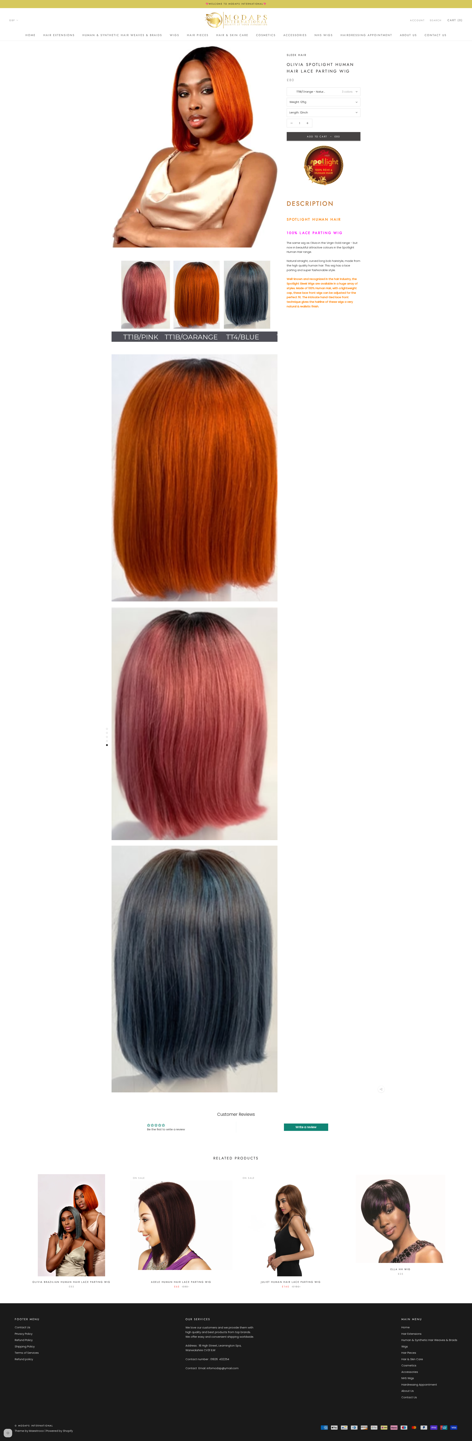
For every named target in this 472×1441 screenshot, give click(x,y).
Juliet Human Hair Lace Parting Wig (291, 1282)
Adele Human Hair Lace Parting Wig (181, 1282)
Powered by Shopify (59, 1431)
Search (436, 20)
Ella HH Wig (401, 1269)
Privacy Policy (23, 1334)
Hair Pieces (198, 35)
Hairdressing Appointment (366, 35)
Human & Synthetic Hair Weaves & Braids (122, 35)
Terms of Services (27, 1353)
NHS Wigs (324, 35)
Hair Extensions (59, 35)
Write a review (306, 1127)
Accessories (295, 35)
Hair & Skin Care (232, 35)
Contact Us (436, 35)
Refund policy (24, 1359)
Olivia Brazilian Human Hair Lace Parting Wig (71, 1282)
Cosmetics (266, 35)
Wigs (174, 35)
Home (30, 35)
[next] (460, 1227)
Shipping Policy (25, 1346)
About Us (408, 35)
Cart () (455, 20)
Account (417, 20)
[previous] (11, 1227)
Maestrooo (36, 1431)
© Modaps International (34, 1425)
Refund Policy (24, 1340)
